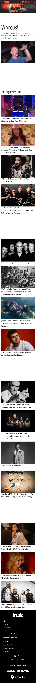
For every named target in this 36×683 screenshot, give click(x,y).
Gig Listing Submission (8, 648)
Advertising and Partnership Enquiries (12, 645)
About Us (5, 624)
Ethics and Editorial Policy (9, 634)
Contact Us (5, 651)
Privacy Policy (6, 627)
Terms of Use (6, 630)
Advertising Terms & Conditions (10, 637)
